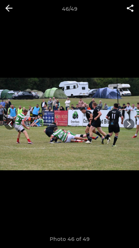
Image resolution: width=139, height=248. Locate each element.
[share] (130, 9)
